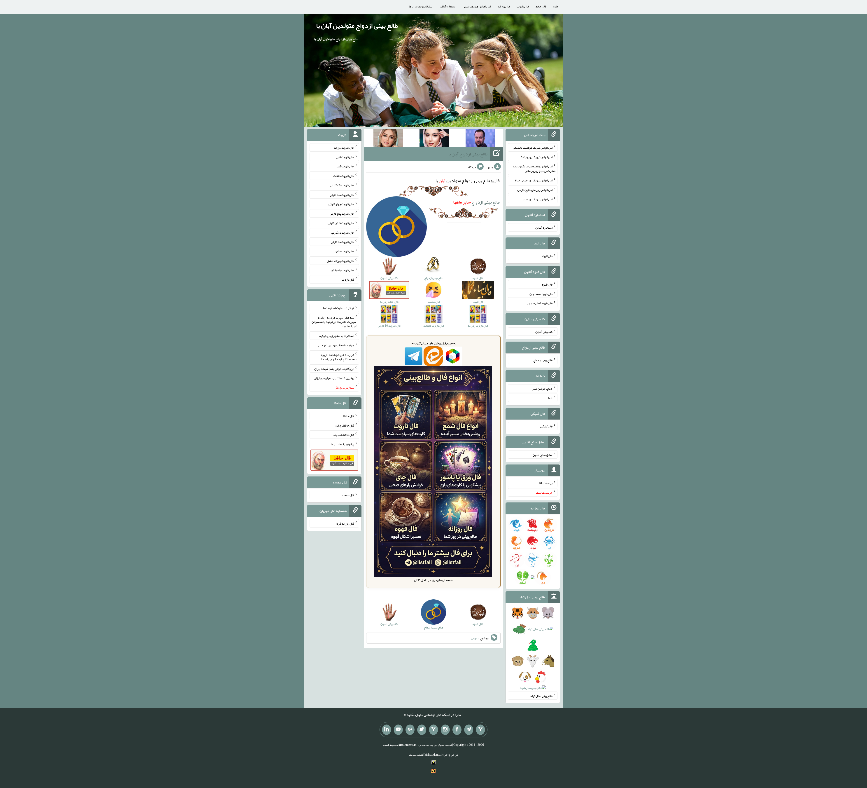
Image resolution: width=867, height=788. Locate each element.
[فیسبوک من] (456, 730)
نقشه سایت (416, 754)
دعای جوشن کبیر (542, 388)
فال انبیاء (547, 256)
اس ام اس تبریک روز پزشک (536, 157)
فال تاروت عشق (344, 251)
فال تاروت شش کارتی (341, 223)
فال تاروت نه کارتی (342, 232)
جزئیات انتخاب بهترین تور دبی (336, 345)
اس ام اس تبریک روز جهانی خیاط (533, 180)
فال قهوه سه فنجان (540, 294)
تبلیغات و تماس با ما (420, 6)
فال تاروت (523, 6)
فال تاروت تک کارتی (342, 185)
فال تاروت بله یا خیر (342, 270)
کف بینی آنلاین (543, 331)
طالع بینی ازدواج (476, 201)
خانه (556, 6)
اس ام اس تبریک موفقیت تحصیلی (532, 147)
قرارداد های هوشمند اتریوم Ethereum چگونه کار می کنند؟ (339, 357)
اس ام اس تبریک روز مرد (537, 199)
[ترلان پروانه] (434, 139)
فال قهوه (547, 284)
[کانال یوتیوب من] (398, 730)
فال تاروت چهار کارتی (341, 204)
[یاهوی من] (480, 730)
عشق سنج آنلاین (542, 454)
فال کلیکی (546, 426)
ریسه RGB (545, 483)
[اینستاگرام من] (445, 730)
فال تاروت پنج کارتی (342, 213)
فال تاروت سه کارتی (342, 194)
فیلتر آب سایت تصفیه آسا (338, 308)
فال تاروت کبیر (345, 157)
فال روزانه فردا (345, 523)
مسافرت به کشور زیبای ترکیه (336, 336)
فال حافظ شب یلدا (343, 435)
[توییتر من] (421, 730)
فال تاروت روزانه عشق (340, 261)
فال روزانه (503, 6)
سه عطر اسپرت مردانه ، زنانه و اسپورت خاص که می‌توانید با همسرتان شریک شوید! (334, 321)
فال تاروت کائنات (343, 176)
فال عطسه (348, 495)
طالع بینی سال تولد (541, 695)
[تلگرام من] (468, 730)
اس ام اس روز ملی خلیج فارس (534, 190)
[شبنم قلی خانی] (388, 139)
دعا (550, 398)
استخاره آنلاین (447, 6)
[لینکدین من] (386, 730)
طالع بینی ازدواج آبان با (467, 153)
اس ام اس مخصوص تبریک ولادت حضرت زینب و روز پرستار (534, 168)
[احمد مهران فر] (480, 139)
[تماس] (433, 730)
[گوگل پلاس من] (410, 730)
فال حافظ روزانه (344, 425)
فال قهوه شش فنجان (539, 303)
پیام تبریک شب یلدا (342, 444)
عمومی (475, 638)
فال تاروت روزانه (343, 147)
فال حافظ (541, 6)
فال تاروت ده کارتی (342, 242)
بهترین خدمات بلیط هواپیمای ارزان (334, 378)
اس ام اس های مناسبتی (477, 6)
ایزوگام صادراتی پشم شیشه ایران (334, 368)
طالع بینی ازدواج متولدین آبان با (357, 25)
